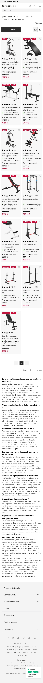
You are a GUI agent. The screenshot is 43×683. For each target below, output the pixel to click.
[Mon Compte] (30, 6)
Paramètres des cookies (28, 666)
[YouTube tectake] (29, 638)
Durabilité (8, 629)
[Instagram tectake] (24, 638)
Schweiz (26, 647)
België (19, 647)
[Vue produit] (35, 29)
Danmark (19, 650)
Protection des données (19, 663)
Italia (8, 652)
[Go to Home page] (9, 6)
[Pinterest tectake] (13, 638)
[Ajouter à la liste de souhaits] (19, 39)
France (35, 650)
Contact (7, 608)
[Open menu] (40, 6)
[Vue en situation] (39, 29)
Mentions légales (12, 666)
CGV (30, 663)
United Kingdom (22, 655)
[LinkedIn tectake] (35, 638)
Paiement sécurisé (11, 601)
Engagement (9, 615)
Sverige (33, 652)
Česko (34, 647)
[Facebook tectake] (8, 638)
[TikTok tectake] (18, 638)
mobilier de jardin (16, 553)
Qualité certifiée (10, 622)
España (27, 650)
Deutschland (10, 650)
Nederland (16, 652)
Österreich (10, 647)
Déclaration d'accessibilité (22, 669)
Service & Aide (10, 595)
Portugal (25, 652)
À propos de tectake (12, 588)
